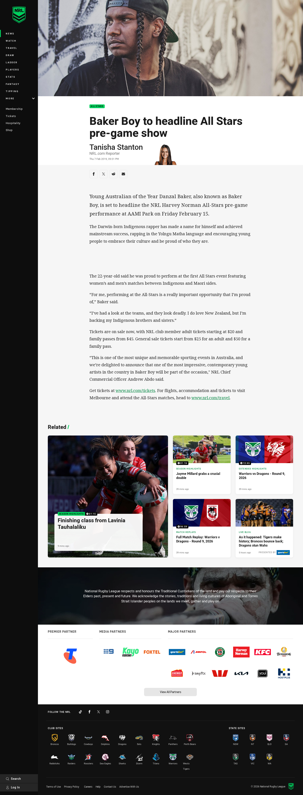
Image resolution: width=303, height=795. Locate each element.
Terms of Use (53, 786)
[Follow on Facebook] (89, 711)
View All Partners (170, 692)
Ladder (12, 62)
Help (98, 786)
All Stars (97, 106)
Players (12, 69)
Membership (14, 109)
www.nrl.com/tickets (135, 390)
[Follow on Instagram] (107, 711)
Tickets (11, 116)
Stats (10, 76)
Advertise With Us (129, 786)
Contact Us (110, 786)
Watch (11, 40)
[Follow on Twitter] (98, 711)
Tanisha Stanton (116, 147)
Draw (10, 55)
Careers (88, 786)
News (10, 33)
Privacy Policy (71, 786)
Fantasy (12, 83)
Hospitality (13, 123)
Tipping (12, 91)
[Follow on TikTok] (80, 711)
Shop (9, 130)
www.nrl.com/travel (210, 397)
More (10, 98)
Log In (15, 787)
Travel (11, 47)
